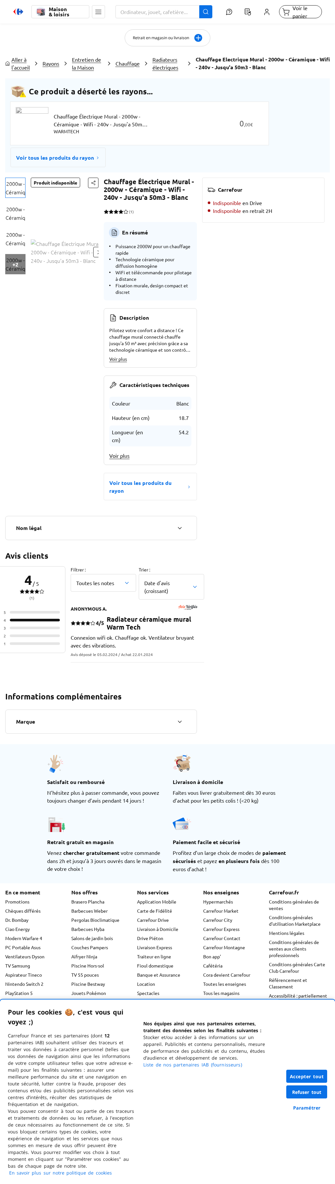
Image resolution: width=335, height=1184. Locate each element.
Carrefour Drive (153, 920)
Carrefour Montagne (224, 947)
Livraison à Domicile (157, 929)
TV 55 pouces (85, 975)
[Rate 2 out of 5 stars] (111, 211)
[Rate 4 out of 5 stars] (120, 211)
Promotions (17, 901)
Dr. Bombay (16, 920)
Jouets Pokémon (88, 993)
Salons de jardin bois (92, 938)
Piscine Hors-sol (87, 965)
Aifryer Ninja (84, 956)
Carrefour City (217, 920)
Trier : (144, 569)
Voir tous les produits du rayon (55, 157)
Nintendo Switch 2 (24, 984)
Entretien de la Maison (86, 63)
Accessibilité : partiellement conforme (298, 999)
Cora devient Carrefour (226, 975)
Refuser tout (307, 1092)
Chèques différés (23, 911)
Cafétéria (212, 965)
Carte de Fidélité (154, 911)
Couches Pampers (89, 947)
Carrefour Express (221, 929)
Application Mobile (156, 901)
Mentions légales (286, 933)
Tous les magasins (221, 993)
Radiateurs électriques (165, 63)
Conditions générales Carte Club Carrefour (297, 967)
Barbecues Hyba (87, 929)
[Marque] (179, 721)
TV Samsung (17, 965)
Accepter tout (307, 1076)
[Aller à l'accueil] (18, 11)
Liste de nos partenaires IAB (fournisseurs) (192, 1065)
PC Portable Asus (23, 947)
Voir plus (118, 359)
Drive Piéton (150, 938)
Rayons (51, 63)
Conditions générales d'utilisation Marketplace (295, 920)
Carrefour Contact (221, 938)
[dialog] (167, 1092)
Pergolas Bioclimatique (95, 920)
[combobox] (163, 11)
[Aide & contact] (229, 11)
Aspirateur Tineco (23, 975)
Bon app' (212, 956)
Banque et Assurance (158, 975)
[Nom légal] (179, 528)
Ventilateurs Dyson (24, 956)
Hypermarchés (218, 901)
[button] (98, 11)
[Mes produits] (248, 11)
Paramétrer (307, 1108)
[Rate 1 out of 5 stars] (106, 211)
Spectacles (148, 993)
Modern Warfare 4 (23, 938)
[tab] (15, 188)
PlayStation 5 (19, 993)
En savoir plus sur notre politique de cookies (60, 1173)
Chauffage (127, 63)
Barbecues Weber (89, 911)
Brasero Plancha (87, 901)
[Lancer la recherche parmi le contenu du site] (206, 12)
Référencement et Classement (288, 983)
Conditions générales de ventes (294, 905)
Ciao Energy (17, 929)
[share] (93, 183)
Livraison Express (154, 947)
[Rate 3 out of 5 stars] (116, 211)
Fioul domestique (155, 965)
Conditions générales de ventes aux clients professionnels (294, 948)
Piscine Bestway (88, 984)
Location (146, 984)
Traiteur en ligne (154, 956)
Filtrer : (78, 569)
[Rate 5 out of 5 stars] (125, 211)
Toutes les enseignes (224, 984)
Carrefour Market (220, 911)
